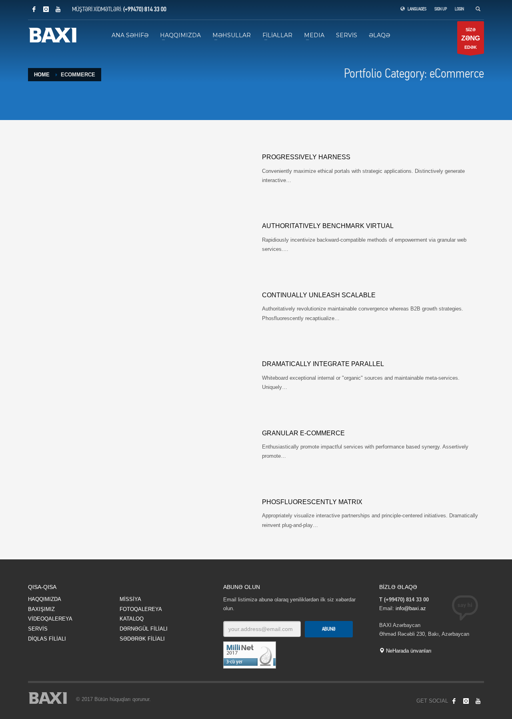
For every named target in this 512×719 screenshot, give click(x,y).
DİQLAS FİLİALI (47, 639)
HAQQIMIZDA (44, 599)
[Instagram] (46, 9)
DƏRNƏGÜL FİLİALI (144, 629)
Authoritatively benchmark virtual (328, 225)
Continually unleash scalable (319, 295)
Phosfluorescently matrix (312, 502)
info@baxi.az (411, 608)
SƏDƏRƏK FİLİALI (142, 639)
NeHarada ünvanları (408, 651)
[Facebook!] (454, 701)
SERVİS (38, 629)
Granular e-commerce (303, 433)
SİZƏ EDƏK (470, 38)
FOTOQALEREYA (141, 609)
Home (42, 75)
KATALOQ (132, 619)
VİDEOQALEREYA (50, 619)
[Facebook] (34, 9)
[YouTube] (58, 9)
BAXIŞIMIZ (41, 609)
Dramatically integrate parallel (323, 364)
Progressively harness (306, 157)
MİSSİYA (130, 599)
